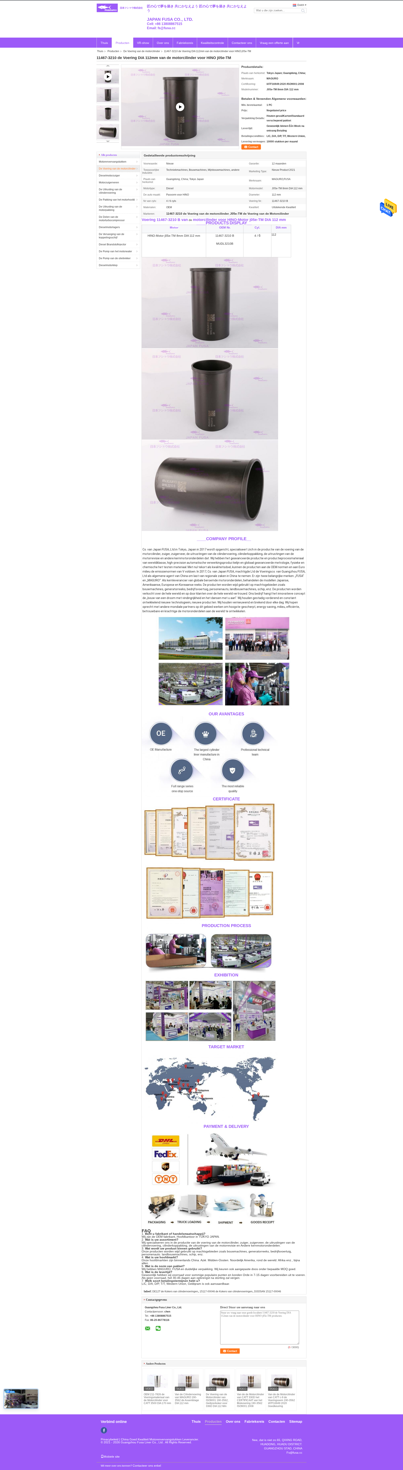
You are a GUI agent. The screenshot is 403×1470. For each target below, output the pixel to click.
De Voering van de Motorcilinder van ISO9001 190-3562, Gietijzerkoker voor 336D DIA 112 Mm (217, 1400)
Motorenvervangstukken (112, 161)
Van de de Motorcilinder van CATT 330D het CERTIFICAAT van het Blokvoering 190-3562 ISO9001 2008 (250, 1400)
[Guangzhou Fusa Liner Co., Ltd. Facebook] (104, 1430)
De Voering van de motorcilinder (141, 51)
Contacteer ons (242, 43)
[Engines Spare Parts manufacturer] (180, 107)
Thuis (104, 43)
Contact (253, 146)
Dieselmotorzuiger (109, 175)
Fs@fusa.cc (294, 1452)
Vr (298, 43)
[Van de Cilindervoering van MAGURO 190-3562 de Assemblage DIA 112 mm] (188, 1381)
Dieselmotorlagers (109, 227)
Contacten (276, 1421)
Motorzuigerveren (109, 182)
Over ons (163, 43)
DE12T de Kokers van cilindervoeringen (175, 1291)
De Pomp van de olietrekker (115, 258)
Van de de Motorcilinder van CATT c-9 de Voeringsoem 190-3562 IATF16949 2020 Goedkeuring (281, 1400)
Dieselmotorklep (108, 265)
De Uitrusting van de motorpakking (110, 208)
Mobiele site (112, 1456)
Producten (122, 43)
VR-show (143, 43)
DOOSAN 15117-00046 (267, 1291)
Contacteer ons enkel (147, 1465)
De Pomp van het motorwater (115, 251)
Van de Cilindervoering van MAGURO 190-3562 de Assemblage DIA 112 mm (188, 1399)
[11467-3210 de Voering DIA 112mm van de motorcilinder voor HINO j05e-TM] (108, 95)
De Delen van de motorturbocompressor (112, 218)
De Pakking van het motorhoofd (117, 199)
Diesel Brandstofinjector (112, 244)
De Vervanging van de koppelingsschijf (111, 236)
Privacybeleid (109, 1439)
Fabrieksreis (185, 43)
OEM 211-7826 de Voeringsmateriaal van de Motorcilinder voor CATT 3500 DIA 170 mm (157, 1399)
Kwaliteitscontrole (212, 43)
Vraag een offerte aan (274, 43)
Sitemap (295, 1421)
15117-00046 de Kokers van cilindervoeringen (226, 1291)
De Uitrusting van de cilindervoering (110, 191)
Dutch (300, 5)
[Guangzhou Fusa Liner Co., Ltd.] (120, 8)
